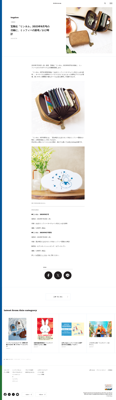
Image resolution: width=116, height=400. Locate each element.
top (4, 359)
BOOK (13, 22)
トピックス (6, 370)
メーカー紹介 (40, 372)
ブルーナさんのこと (17, 372)
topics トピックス (9, 359)
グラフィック (15, 381)
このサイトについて (42, 370)
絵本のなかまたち (29, 372)
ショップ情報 (40, 374)
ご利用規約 (110, 370)
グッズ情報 (6, 372)
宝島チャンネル (42, 255)
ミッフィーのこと (16, 370)
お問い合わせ (92, 370)
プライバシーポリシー (101, 370)
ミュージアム (15, 378)
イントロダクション (16, 374)
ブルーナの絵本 (29, 370)
